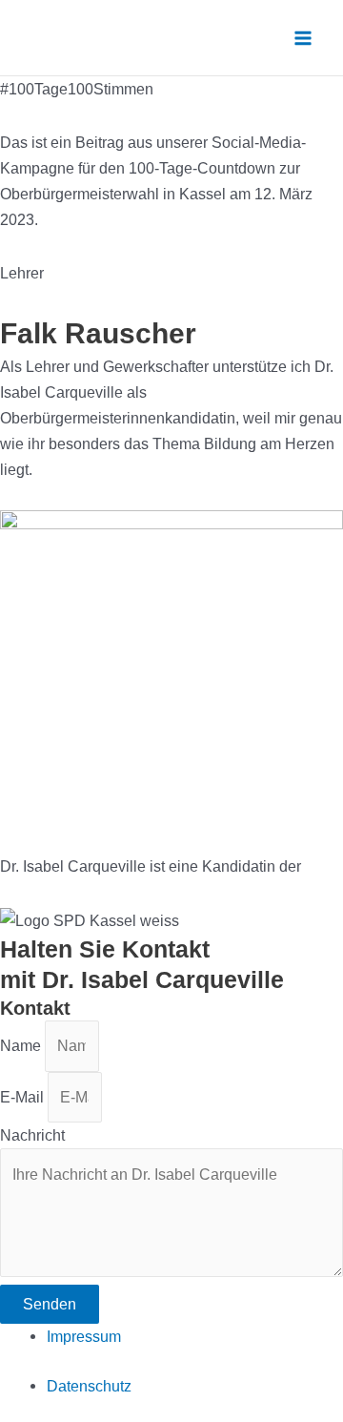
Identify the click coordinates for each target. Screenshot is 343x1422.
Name (22, 1045)
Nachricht (32, 1135)
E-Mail (24, 1096)
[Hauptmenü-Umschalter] (302, 37)
